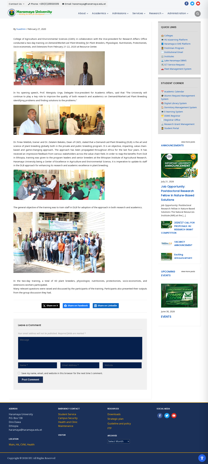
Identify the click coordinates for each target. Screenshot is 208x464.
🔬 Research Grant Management (177, 124)
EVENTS (166, 317)
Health (31, 444)
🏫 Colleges (167, 35)
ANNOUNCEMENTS (172, 145)
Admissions (119, 13)
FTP (110, 428)
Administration (176, 13)
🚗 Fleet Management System (176, 68)
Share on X (52, 305)
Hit (17, 444)
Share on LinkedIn (107, 305)
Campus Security (68, 418)
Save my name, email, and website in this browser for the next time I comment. (62, 373)
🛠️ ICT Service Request (173, 64)
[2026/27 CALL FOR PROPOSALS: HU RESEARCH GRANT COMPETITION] (166, 224)
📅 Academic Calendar (172, 91)
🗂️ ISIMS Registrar (170, 115)
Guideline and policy (119, 423)
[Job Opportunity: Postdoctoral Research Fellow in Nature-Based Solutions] (179, 165)
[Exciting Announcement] (166, 256)
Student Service (67, 414)
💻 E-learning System (172, 111)
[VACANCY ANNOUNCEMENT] (166, 243)
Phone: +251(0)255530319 (45, 3)
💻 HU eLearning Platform (174, 39)
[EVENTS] (179, 295)
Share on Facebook (78, 305)
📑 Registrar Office (170, 119)
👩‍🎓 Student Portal (170, 128)
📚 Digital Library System (174, 103)
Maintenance (65, 426)
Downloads (114, 414)
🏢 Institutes (167, 56)
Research (155, 13)
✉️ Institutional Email (172, 52)
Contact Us (15, 3)
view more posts (188, 142)
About (82, 13)
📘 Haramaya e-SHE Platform (175, 43)
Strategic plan (115, 418)
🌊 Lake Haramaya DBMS (174, 60)
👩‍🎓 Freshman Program (172, 48)
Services (137, 13)
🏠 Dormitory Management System (179, 107)
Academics (99, 13)
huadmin (21, 29)
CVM (23, 444)
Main (12, 444)
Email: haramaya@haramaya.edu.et (85, 3)
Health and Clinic (68, 422)
